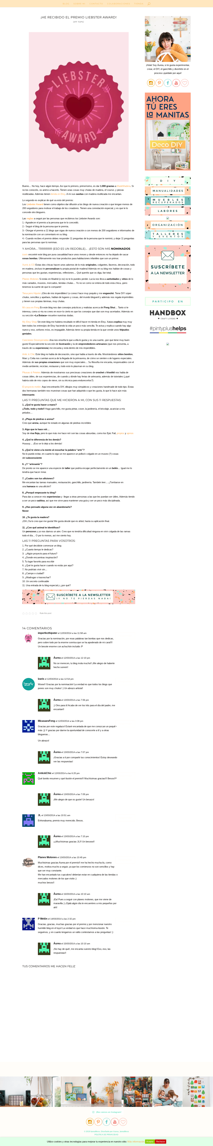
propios (120, 433)
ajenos (130, 433)
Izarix (41, 679)
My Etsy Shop (29, 321)
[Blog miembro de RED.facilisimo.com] (168, 345)
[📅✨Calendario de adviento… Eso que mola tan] (198, 1091)
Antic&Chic (44, 773)
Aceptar (149, 1141)
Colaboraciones (118, 4)
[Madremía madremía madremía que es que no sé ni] (167, 1091)
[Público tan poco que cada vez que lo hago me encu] (76, 1091)
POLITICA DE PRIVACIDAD (106, 1135)
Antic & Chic (28, 354)
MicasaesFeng (46, 721)
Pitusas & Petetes (31, 372)
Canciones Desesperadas (35, 340)
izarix (25, 254)
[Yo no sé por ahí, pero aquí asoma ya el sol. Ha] (15, 1091)
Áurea (57, 657)
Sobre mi (79, 4)
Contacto (96, 4)
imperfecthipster (47, 633)
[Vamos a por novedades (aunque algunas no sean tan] (45, 1091)
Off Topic (78, 22)
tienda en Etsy (58, 194)
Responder (125, 635)
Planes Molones (30, 279)
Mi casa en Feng (30, 307)
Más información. (136, 1141)
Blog (66, 4)
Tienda (139, 4)
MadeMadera (123, 186)
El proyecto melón (31, 386)
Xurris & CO (28, 264)
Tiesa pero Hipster (31, 293)
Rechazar (160, 1141)
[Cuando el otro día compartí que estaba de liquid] (137, 1091)
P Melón (42, 918)
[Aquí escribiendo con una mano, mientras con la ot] (106, 1091)
